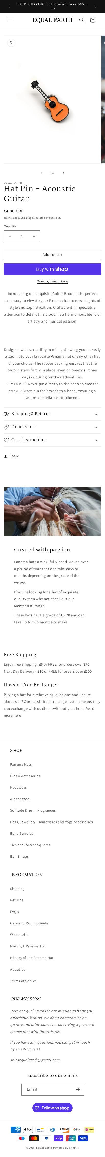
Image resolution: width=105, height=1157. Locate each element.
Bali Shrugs (19, 856)
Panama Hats (21, 764)
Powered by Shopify (66, 1147)
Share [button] (14, 456)
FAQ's (14, 911)
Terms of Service (23, 981)
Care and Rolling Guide (29, 923)
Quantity (10, 226)
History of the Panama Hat (32, 957)
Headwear (18, 787)
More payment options (52, 281)
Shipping (26, 218)
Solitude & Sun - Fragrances (33, 810)
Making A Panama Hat (28, 946)
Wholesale (18, 934)
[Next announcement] (95, 6)
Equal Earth (44, 1147)
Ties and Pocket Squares (30, 845)
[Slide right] (63, 173)
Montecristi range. (30, 605)
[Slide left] (41, 173)
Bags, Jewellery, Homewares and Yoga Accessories (51, 822)
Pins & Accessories (25, 776)
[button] (10, 20)
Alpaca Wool (20, 798)
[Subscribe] (78, 1090)
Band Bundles (21, 833)
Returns (16, 900)
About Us (17, 969)
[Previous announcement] (9, 6)
